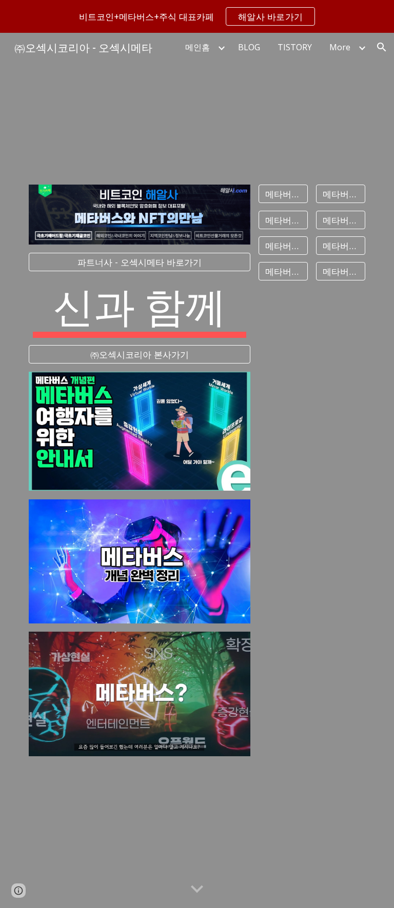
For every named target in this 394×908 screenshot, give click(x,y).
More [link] (339, 47)
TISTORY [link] (295, 47)
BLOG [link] (249, 47)
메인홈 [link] (197, 47)
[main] (139, 308)
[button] (381, 47)
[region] (197, 16)
